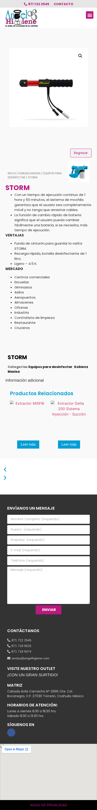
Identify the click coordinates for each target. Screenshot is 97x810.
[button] (89, 15)
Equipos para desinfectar (50, 367)
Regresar (81, 153)
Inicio (12, 173)
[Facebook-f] (11, 732)
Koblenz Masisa (29, 173)
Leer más (28, 444)
